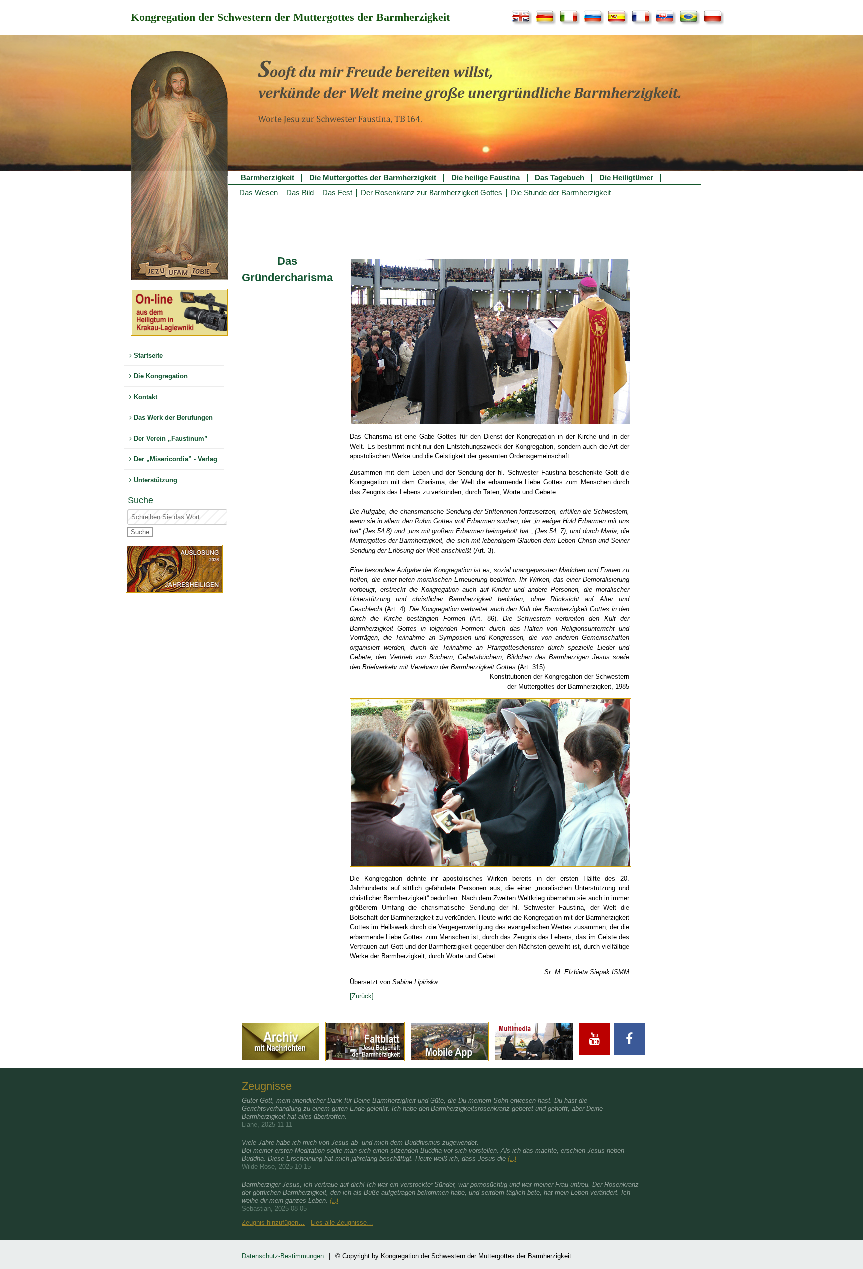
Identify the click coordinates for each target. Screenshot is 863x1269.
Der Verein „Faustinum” (170, 438)
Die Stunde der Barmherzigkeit (561, 193)
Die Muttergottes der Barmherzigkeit (372, 178)
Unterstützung (154, 480)
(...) (512, 1158)
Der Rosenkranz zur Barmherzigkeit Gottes (431, 193)
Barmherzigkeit (267, 178)
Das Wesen (258, 193)
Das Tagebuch (559, 178)
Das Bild (300, 193)
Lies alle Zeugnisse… (342, 1222)
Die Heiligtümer (626, 178)
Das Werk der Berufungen (172, 417)
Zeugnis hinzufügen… (273, 1222)
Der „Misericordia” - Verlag (174, 459)
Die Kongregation (160, 376)
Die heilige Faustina (485, 178)
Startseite (147, 355)
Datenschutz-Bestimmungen (283, 1256)
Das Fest (337, 193)
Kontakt (144, 397)
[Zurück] (362, 996)
